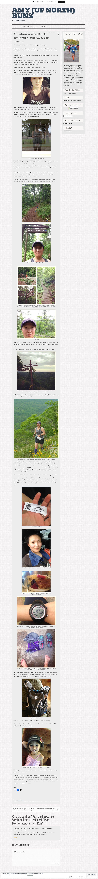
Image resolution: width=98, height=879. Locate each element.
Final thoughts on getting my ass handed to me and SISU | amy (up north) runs (33, 828)
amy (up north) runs (43, 13)
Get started (61, 1)
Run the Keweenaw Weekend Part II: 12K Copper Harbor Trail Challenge (23, 809)
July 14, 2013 (16, 41)
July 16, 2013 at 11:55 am (20, 830)
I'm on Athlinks (67, 130)
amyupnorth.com (72, 84)
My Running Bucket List (29, 27)
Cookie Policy (30, 875)
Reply (15, 837)
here (68, 85)
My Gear (43, 27)
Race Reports (21, 800)
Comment (54, 863)
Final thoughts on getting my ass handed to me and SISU (48, 809)
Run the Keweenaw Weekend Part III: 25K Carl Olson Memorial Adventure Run (31, 36)
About (16, 27)
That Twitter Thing (72, 90)
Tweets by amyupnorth (69, 93)
